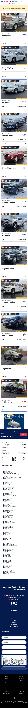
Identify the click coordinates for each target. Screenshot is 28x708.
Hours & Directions (14, 626)
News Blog (21, 691)
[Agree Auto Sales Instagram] (15, 604)
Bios (6, 680)
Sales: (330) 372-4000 (13, 3)
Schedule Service (21, 680)
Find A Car (6, 689)
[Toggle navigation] (25, 3)
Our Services (21, 678)
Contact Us (13, 622)
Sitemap (6, 678)
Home (14, 615)
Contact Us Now (14, 668)
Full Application (6, 693)
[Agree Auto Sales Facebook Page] (12, 604)
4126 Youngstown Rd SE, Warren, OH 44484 (16, 1)
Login (14, 705)
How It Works (21, 676)
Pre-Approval (6, 691)
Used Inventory (7, 682)
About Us (14, 620)
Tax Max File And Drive (6, 687)
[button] (14, 520)
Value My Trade (14, 624)
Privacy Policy (11, 664)
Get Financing (14, 619)
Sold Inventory (7, 685)
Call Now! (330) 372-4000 (14, 597)
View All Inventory (14, 617)
